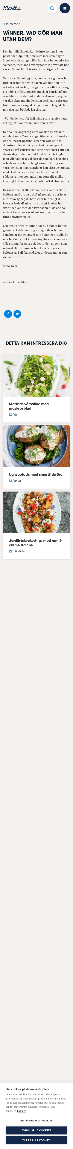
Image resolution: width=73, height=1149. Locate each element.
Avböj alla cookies (36, 1130)
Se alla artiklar (17, 282)
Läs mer (21, 1111)
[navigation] (12, 8)
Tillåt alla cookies (36, 1140)
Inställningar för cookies (36, 1120)
